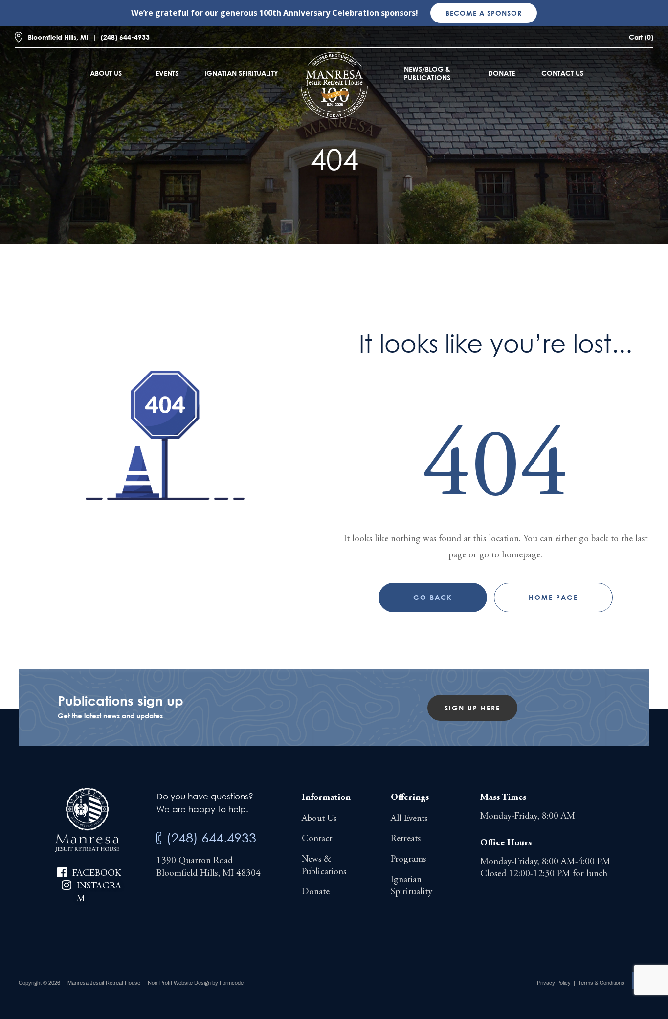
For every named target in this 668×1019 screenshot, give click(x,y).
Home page (553, 597)
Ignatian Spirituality (241, 73)
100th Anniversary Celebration (319, 12)
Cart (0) (641, 37)
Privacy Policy (554, 983)
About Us (106, 73)
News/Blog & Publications (427, 73)
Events (167, 73)
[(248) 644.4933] (158, 838)
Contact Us (562, 73)
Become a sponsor (483, 13)
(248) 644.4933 (211, 837)
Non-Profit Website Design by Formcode (196, 983)
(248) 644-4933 (125, 37)
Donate (501, 73)
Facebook (96, 873)
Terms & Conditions (601, 983)
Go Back (432, 597)
